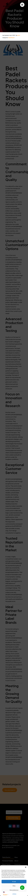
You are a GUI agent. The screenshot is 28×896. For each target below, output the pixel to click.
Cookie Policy (13, 893)
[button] (25, 867)
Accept (14, 881)
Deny (14, 885)
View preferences (14, 890)
